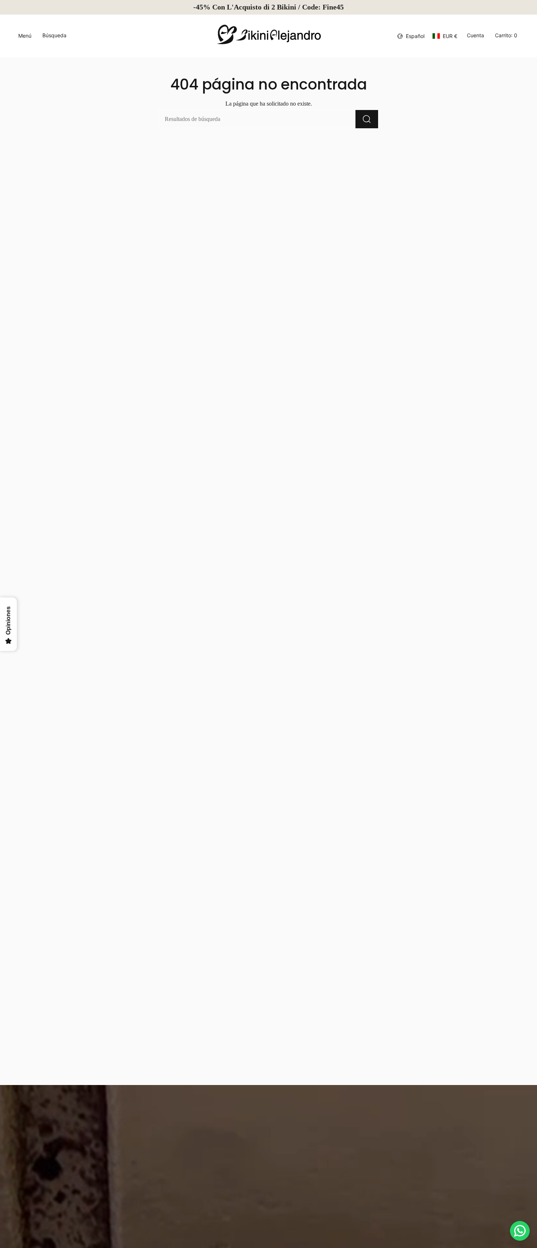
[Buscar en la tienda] (366, 119)
